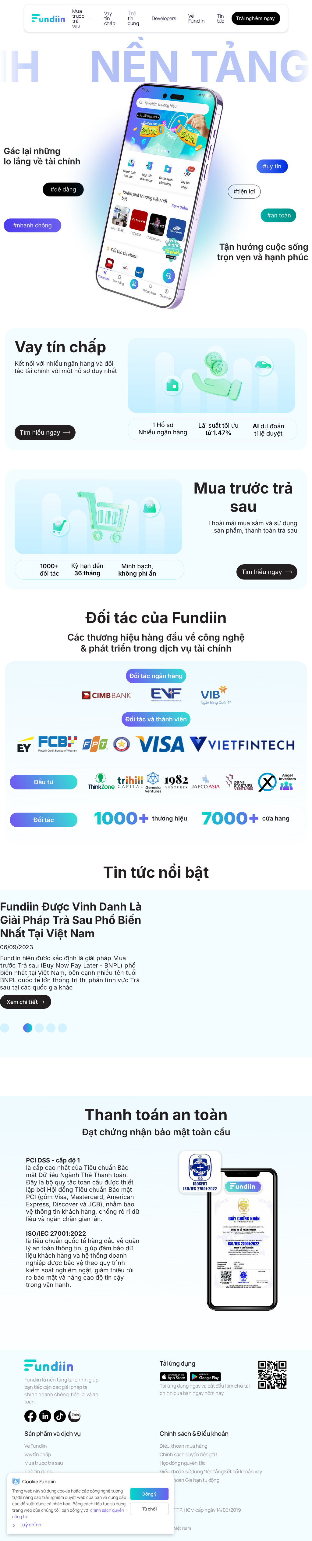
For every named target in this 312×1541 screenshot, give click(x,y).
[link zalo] (74, 1416)
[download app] (173, 1376)
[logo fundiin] (48, 18)
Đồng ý (149, 1494)
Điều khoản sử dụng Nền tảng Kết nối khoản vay (211, 1471)
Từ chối (149, 1509)
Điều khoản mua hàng (183, 1445)
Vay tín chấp (109, 18)
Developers (164, 18)
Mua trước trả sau (78, 18)
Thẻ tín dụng (133, 18)
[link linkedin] (45, 1416)
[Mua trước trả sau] (90, 18)
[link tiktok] (60, 1416)
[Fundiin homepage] (48, 1365)
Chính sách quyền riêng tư (188, 1454)
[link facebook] (30, 1416)
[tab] (4, 1028)
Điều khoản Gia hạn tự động (189, 1480)
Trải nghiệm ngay (255, 18)
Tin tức (220, 18)
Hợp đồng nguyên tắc (183, 1463)
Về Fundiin (196, 18)
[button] (90, 1525)
